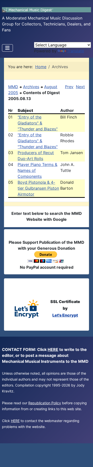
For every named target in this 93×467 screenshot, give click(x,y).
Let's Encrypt (65, 315)
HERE (53, 349)
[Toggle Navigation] (7, 48)
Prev (69, 86)
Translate (75, 50)
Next (80, 86)
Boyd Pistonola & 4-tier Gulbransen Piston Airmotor (38, 188)
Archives (31, 86)
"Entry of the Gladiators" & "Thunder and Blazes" (38, 123)
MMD (13, 86)
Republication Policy (44, 403)
